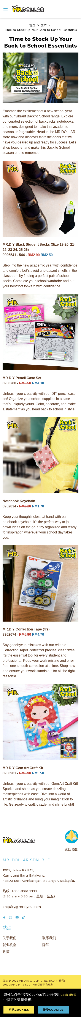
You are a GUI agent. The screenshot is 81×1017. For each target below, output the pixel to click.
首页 (32, 25)
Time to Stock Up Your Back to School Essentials (40, 29)
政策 (6, 952)
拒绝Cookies (19, 1009)
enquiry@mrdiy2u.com (22, 907)
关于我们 (9, 938)
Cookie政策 (68, 994)
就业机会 (9, 945)
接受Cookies (53, 1009)
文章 (44, 25)
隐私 (45, 945)
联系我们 (49, 938)
